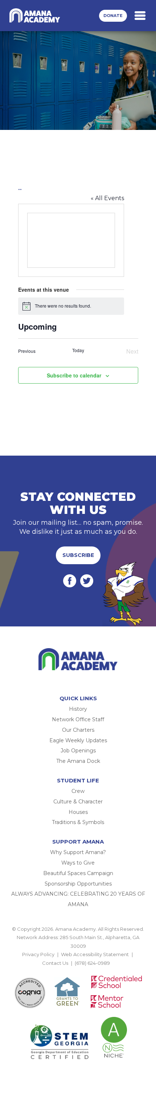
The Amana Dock (78, 761)
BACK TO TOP (78, 971)
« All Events (107, 198)
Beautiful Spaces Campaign (78, 873)
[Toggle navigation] (140, 15)
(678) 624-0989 (92, 963)
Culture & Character (78, 801)
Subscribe (78, 555)
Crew (78, 791)
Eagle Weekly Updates (78, 740)
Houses (78, 812)
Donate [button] (113, 15)
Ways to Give (78, 862)
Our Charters (78, 730)
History (78, 709)
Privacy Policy (38, 954)
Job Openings (78, 750)
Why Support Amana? (78, 852)
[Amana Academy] (35, 15)
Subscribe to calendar (74, 375)
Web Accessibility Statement (95, 954)
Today (78, 350)
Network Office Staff (78, 719)
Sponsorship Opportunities (78, 883)
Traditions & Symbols (78, 822)
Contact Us (55, 963)
